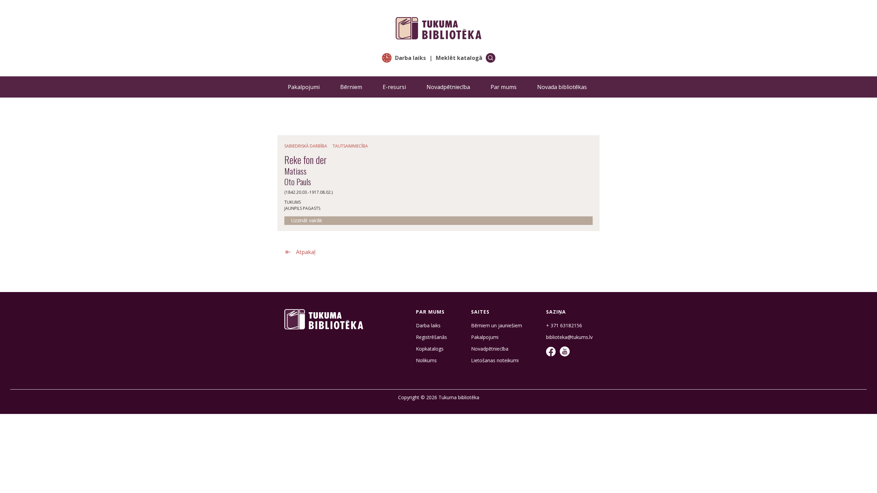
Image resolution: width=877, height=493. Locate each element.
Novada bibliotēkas (562, 87)
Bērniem (351, 87)
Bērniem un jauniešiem (496, 325)
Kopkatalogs (430, 349)
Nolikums (426, 360)
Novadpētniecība (448, 87)
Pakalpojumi (304, 87)
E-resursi (394, 87)
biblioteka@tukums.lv (569, 337)
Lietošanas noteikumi (495, 360)
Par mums (504, 87)
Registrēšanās (431, 337)
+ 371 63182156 (564, 325)
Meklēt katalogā (459, 58)
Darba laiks (410, 58)
